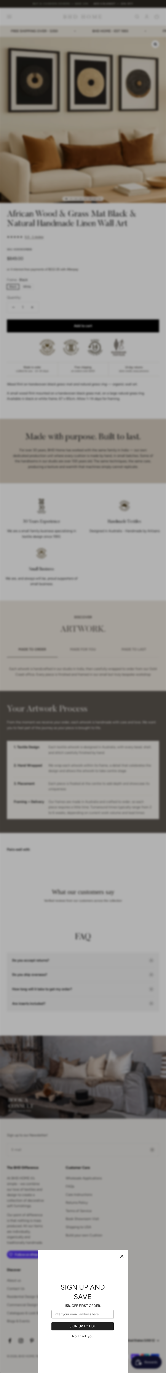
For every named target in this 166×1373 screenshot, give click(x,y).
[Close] (122, 1256)
